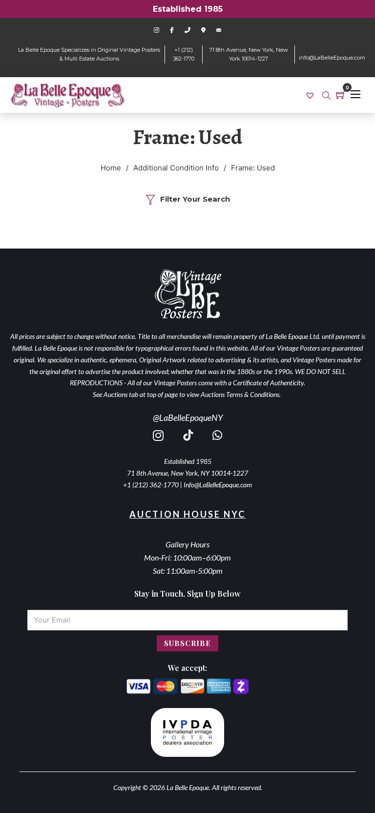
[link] (311, 95)
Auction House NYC (187, 514)
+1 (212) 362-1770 (151, 484)
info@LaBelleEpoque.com (332, 57)
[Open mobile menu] (355, 94)
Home (111, 167)
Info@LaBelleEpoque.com (218, 484)
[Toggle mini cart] (341, 95)
